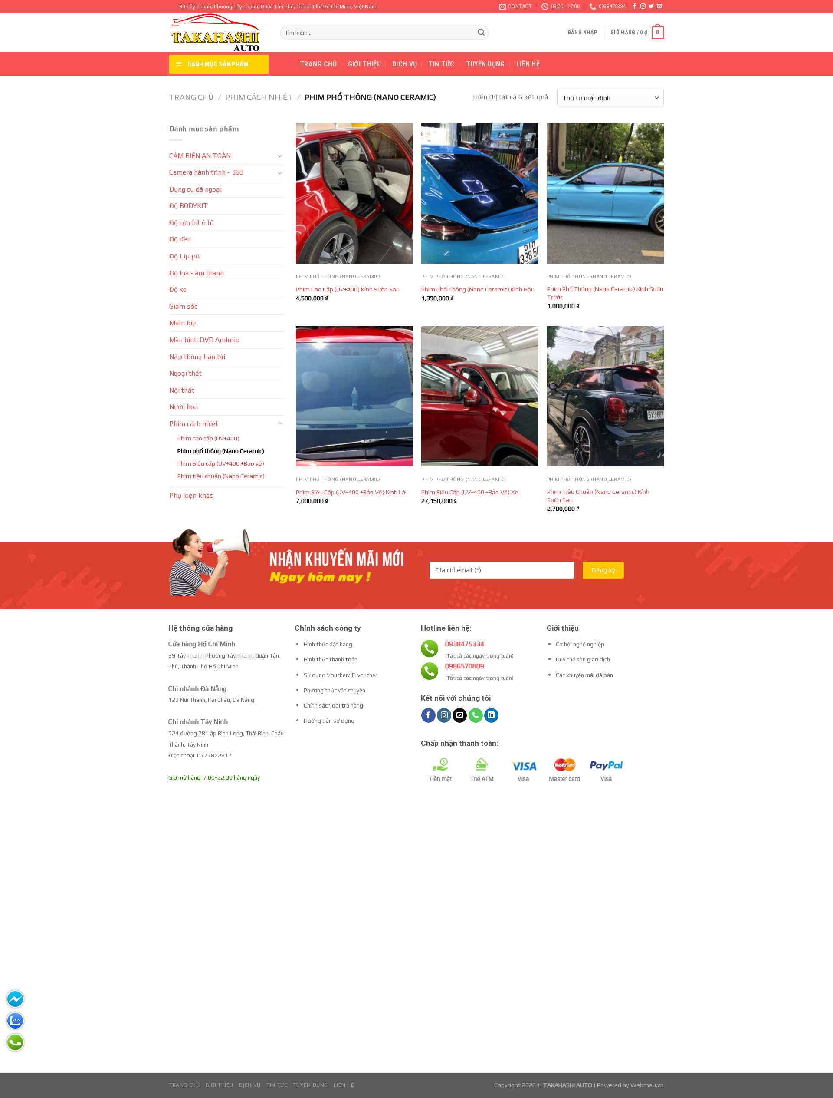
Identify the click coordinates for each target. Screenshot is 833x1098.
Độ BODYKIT (188, 206)
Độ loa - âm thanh (196, 273)
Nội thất (181, 390)
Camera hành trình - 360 (206, 172)
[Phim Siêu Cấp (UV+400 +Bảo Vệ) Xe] (479, 396)
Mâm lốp (183, 323)
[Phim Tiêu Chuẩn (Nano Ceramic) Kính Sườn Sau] (605, 396)
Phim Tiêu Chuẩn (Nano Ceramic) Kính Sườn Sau (598, 495)
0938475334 (464, 644)
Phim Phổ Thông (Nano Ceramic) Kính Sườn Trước (605, 293)
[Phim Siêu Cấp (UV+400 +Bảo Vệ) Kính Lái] (354, 396)
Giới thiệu (364, 64)
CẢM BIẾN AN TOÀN (200, 156)
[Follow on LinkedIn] (491, 715)
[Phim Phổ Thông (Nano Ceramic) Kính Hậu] (479, 193)
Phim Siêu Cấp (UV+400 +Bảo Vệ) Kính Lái (351, 492)
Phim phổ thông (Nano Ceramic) (220, 450)
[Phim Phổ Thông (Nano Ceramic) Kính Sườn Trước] (605, 193)
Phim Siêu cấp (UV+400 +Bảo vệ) (220, 463)
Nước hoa (183, 407)
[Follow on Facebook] (634, 6)
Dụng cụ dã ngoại (195, 189)
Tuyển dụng (485, 64)
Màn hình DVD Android (204, 340)
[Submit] (481, 33)
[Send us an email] (659, 6)
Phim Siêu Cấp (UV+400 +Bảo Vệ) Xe (469, 492)
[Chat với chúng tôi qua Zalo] (15, 1020)
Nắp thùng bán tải (197, 357)
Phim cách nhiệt (259, 97)
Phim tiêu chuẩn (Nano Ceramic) (221, 476)
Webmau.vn (647, 1084)
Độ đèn (180, 239)
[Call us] (476, 715)
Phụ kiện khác (191, 495)
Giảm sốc (183, 306)
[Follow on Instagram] (643, 6)
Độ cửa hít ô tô (191, 222)
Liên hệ (528, 64)
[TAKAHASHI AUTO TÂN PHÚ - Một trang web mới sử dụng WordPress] (218, 32)
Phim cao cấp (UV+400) (208, 438)
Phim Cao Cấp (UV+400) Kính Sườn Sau (348, 289)
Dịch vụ (404, 64)
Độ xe (178, 289)
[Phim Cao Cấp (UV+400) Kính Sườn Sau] (354, 193)
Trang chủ (318, 64)
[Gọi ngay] (15, 1042)
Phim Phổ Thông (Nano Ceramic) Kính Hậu (478, 289)
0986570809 (464, 666)
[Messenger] (15, 999)
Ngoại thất (185, 373)
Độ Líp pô (184, 256)
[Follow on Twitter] (651, 6)
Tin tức (441, 64)
